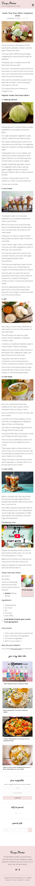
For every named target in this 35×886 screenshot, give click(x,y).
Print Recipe (27, 590)
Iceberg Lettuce (10, 605)
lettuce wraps (25, 138)
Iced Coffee (9, 616)
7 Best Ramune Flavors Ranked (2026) (15, 684)
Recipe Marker (24, 18)
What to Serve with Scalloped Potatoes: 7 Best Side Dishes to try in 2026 (17, 768)
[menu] (33, 5)
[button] (17, 798)
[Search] (30, 830)
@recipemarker (16, 649)
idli (12, 352)
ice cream (13, 236)
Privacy (14, 880)
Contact (27, 880)
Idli (6, 610)
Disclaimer (21, 880)
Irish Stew (8, 613)
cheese (21, 453)
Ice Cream (8, 608)
